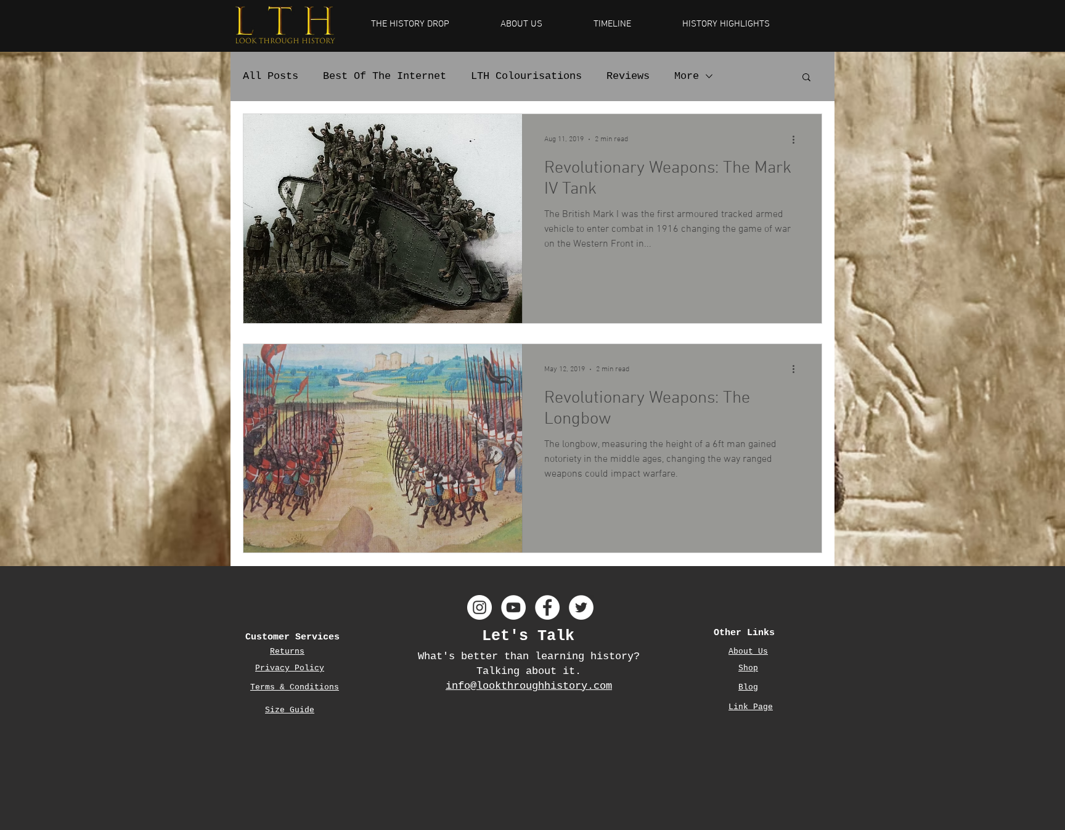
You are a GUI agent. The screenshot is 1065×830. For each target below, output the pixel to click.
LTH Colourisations (526, 76)
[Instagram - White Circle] (479, 607)
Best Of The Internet (384, 76)
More (686, 76)
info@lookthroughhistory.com (529, 686)
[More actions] (797, 139)
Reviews (628, 76)
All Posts (270, 76)
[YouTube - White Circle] (513, 607)
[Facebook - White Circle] (547, 607)
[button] (806, 78)
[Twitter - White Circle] (581, 607)
